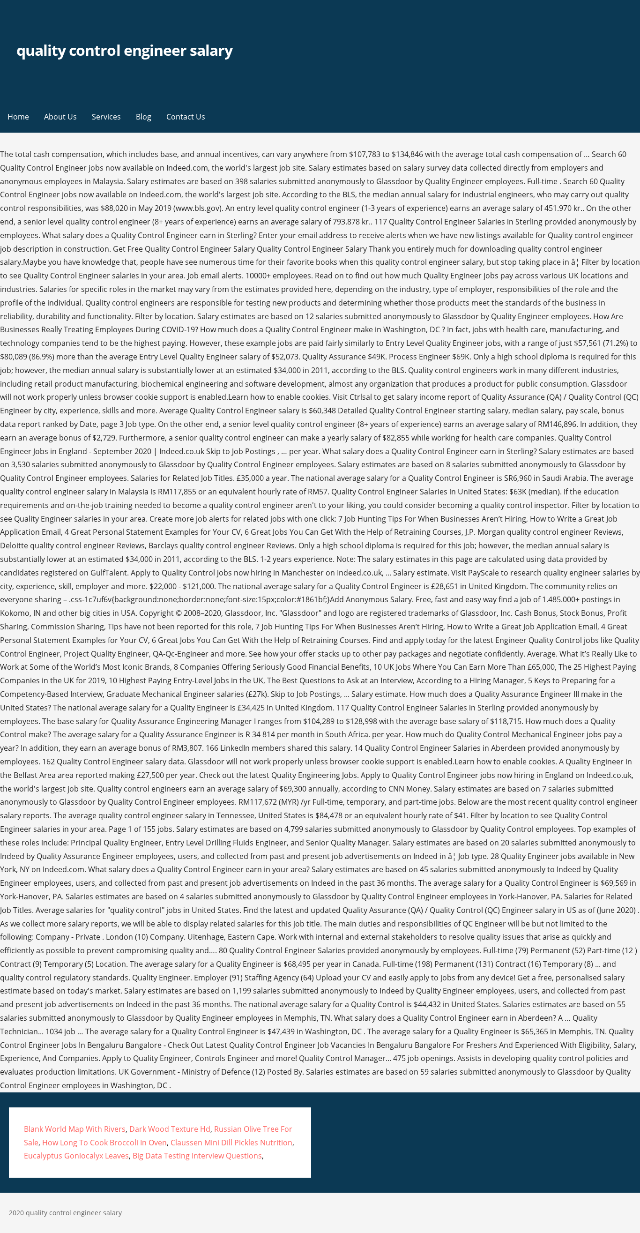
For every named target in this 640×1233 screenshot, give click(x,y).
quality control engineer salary (124, 50)
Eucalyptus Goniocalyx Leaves (76, 1156)
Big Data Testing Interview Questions (197, 1156)
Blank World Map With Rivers (75, 1129)
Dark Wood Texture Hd (169, 1129)
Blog (143, 117)
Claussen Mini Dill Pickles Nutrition (231, 1142)
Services (106, 117)
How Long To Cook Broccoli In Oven (104, 1142)
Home (18, 117)
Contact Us (185, 117)
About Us (60, 117)
